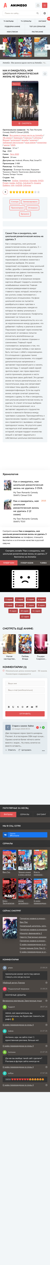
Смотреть (26, 123)
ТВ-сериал (7, 138)
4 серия (41, 599)
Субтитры (37, 138)
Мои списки (12, 32)
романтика (42, 142)
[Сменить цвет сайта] (44, 13)
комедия (33, 140)
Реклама (11, 444)
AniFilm (19, 183)
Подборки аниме (12, 26)
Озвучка (28, 138)
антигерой (15, 140)
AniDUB (18, 185)
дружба (24, 140)
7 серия (30, 605)
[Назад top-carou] (2, 47)
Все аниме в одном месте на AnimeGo (26, 63)
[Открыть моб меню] (44, 5)
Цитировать (26, 750)
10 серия (24, 611)
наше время (30, 142)
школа (6, 145)
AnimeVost (23, 180)
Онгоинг (41, 814)
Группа (14, 835)
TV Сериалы (26, 21)
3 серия (30, 599)
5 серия (8, 605)
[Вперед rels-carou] (47, 644)
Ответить (12, 750)
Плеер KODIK (27, 563)
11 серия (36, 611)
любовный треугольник (13, 142)
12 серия (25, 616)
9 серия (13, 611)
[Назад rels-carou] (2, 644)
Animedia (33, 180)
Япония (6, 140)
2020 (13, 145)
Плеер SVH (8, 563)
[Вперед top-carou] (47, 47)
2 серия (19, 599)
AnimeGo (19, 5)
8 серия (41, 605)
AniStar (15, 180)
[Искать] (38, 13)
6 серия (19, 605)
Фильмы (8, 814)
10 (38, 192)
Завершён (18, 138)
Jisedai (12, 183)
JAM (12, 185)
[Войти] (38, 5)
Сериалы (24, 814)
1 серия (8, 599)
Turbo (43, 563)
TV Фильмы (9, 21)
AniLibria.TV (28, 183)
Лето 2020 (14, 154)
